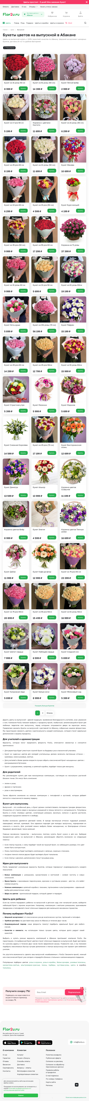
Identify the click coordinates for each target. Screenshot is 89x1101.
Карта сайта (51, 1082)
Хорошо (21, 1095)
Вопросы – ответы (24, 1068)
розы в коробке (49, 962)
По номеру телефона (54, 1079)
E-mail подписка (52, 1076)
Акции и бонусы (23, 1058)
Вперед (49, 713)
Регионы (49, 1085)
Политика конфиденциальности (76, 1097)
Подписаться (74, 992)
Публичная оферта (53, 1058)
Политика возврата (53, 1055)
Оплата (6, 7)
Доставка (15, 7)
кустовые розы (63, 965)
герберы (52, 965)
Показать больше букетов (44, 706)
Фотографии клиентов (26, 1071)
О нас (24, 7)
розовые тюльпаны (77, 962)
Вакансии (7, 1064)
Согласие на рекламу (54, 1061)
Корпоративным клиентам (27, 1074)
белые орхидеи (63, 962)
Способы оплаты (23, 1061)
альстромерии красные (30, 965)
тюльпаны (7, 968)
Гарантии (6, 1058)
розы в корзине (35, 962)
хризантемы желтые (11, 965)
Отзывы (33, 7)
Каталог (20, 1055)
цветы (73, 965)
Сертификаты (8, 1068)
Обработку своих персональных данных (49, 1000)
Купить (23, 88)
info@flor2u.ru (79, 1042)
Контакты (6, 1071)
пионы (44, 965)
